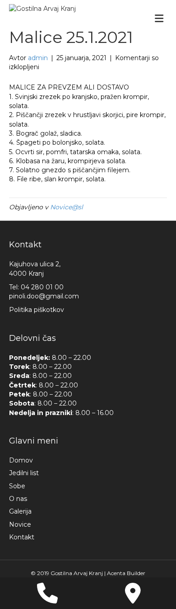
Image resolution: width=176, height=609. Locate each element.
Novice (20, 524)
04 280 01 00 (42, 287)
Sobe (17, 486)
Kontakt (21, 537)
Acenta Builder (126, 573)
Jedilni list (24, 473)
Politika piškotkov (36, 310)
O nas (18, 499)
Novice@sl (66, 207)
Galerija (20, 511)
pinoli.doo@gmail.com (44, 296)
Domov (21, 460)
